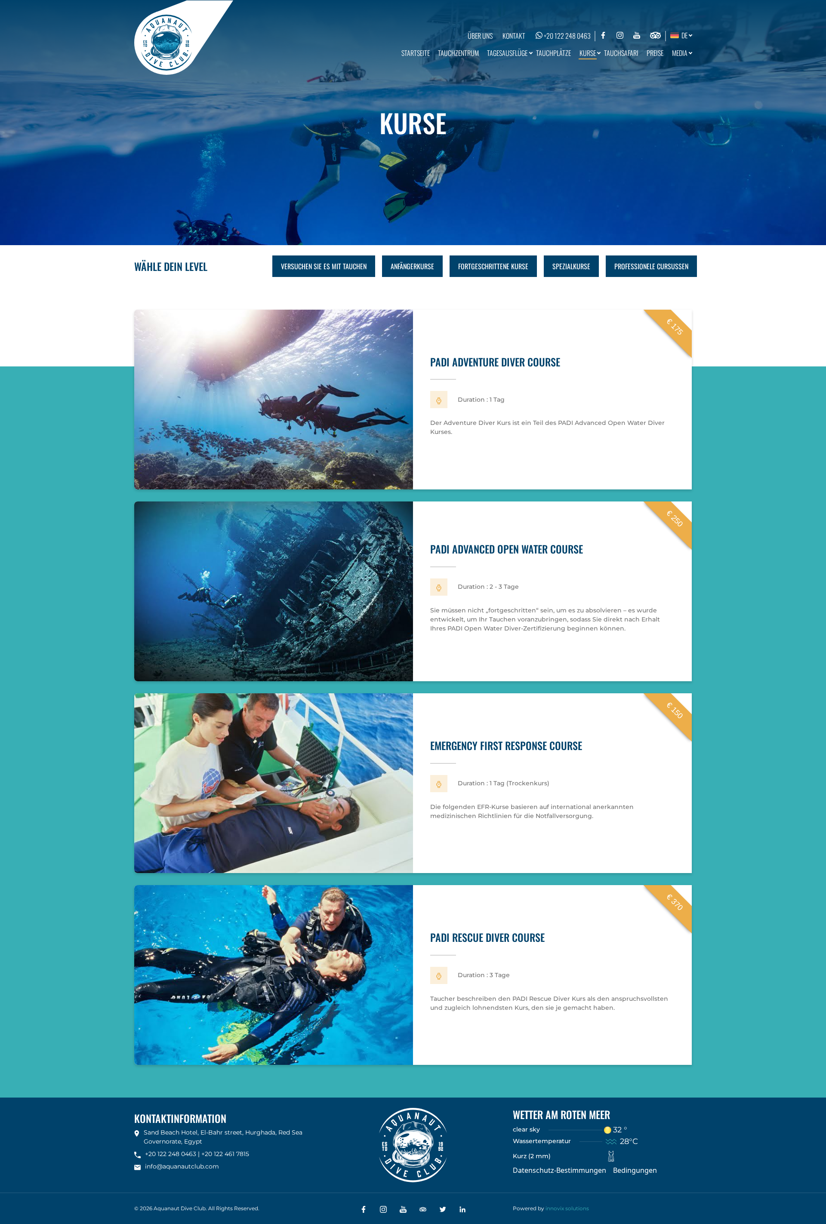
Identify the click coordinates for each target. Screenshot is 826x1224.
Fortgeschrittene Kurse (493, 266)
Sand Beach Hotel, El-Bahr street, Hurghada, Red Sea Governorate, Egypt (223, 1137)
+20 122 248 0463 (566, 36)
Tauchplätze (553, 53)
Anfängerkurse (412, 266)
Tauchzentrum (458, 53)
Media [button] (679, 53)
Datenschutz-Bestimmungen (559, 1170)
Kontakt (513, 36)
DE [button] (683, 35)
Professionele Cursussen (651, 266)
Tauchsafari (621, 53)
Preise (655, 53)
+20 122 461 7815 (225, 1154)
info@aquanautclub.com (182, 1166)
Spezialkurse (571, 266)
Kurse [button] (587, 53)
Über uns (480, 36)
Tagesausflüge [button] (507, 53)
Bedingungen (635, 1170)
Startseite (415, 53)
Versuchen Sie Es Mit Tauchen (324, 266)
